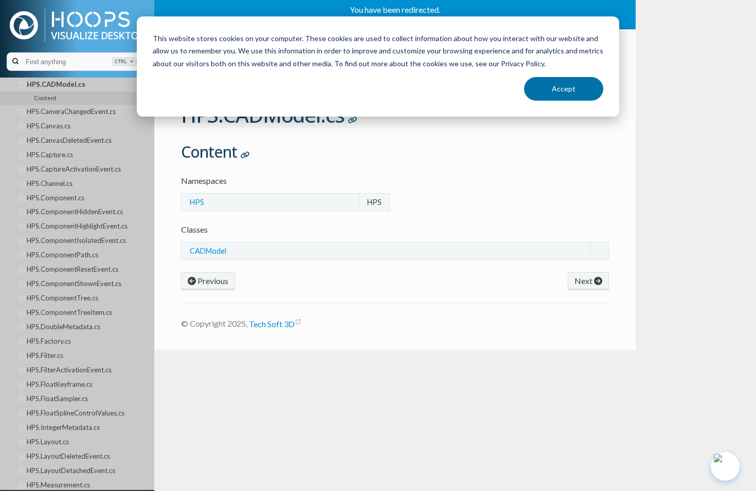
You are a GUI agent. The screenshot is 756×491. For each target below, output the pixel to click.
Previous (212, 281)
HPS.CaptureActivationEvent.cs (74, 169)
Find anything (82, 62)
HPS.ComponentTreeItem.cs (69, 312)
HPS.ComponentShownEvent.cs (74, 283)
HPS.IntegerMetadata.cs (63, 427)
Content (45, 97)
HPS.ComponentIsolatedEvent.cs (76, 240)
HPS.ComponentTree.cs (62, 298)
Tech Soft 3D (272, 324)
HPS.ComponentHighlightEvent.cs (77, 226)
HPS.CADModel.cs (56, 84)
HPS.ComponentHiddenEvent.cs (75, 211)
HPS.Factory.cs (49, 341)
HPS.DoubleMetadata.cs (63, 327)
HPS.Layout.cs (48, 442)
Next (584, 281)
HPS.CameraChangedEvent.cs (71, 111)
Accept (563, 88)
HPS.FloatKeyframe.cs (60, 384)
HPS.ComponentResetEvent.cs (72, 269)
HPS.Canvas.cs (48, 126)
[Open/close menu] (22, 84)
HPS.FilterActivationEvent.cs (69, 370)
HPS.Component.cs (55, 198)
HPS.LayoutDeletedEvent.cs (68, 456)
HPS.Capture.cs (50, 154)
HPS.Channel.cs (50, 183)
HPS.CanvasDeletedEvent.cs (69, 140)
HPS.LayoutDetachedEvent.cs (71, 470)
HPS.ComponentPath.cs (62, 255)
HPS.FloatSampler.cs (57, 398)
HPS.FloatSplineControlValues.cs (75, 413)
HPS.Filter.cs (45, 355)
